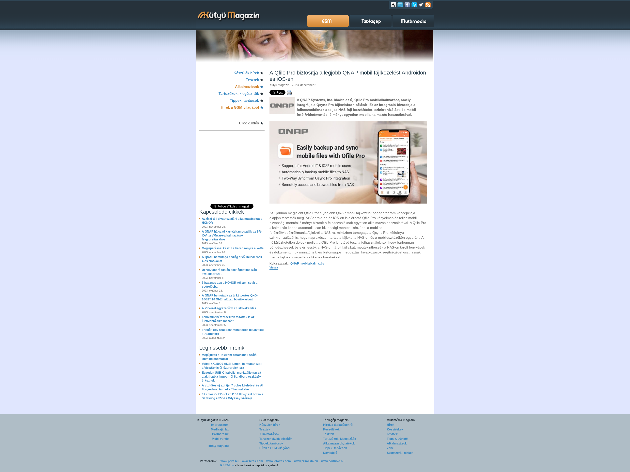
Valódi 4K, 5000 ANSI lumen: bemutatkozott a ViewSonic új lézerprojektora (232, 365)
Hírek (390, 425)
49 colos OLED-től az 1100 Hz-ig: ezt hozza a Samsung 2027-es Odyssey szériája (232, 396)
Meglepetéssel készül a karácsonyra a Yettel (233, 248)
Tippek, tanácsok (244, 100)
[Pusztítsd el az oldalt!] (421, 4)
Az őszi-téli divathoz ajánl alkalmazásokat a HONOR (232, 220)
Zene (390, 448)
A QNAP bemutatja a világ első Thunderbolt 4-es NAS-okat (232, 259)
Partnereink (220, 434)
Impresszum (220, 425)
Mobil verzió (220, 439)
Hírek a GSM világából (240, 107)
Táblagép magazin (335, 420)
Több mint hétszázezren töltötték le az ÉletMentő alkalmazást (228, 319)
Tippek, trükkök (398, 439)
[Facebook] (407, 4)
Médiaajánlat (220, 429)
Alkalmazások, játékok (339, 443)
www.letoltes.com (278, 461)
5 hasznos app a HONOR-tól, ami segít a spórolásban (229, 284)
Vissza (273, 267)
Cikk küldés (249, 123)
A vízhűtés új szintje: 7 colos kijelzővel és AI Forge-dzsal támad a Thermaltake (232, 387)
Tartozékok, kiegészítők (239, 93)
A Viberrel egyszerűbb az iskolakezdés (229, 308)
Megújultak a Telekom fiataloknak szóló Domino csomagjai (229, 357)
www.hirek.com (252, 461)
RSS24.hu (227, 465)
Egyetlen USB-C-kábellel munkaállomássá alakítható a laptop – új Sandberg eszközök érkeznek (231, 376)
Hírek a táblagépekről (338, 425)
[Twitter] (414, 4)
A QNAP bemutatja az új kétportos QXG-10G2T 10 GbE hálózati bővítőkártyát (230, 297)
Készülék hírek (246, 73)
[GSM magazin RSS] (428, 4)
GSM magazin (269, 420)
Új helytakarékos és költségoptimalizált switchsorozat (229, 272)
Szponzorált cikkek (400, 453)
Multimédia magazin (401, 420)
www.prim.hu (229, 461)
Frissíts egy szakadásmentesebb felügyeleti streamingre (233, 332)
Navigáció (330, 453)
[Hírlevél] (400, 4)
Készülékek (331, 429)
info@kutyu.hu (218, 446)
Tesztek (252, 80)
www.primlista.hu (306, 461)
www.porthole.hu (332, 461)
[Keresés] (393, 4)
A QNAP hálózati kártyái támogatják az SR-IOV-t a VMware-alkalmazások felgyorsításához (232, 235)
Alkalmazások (247, 87)
